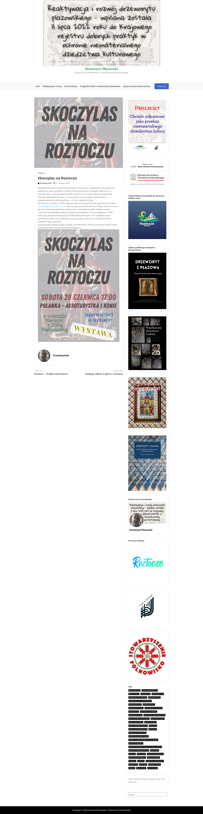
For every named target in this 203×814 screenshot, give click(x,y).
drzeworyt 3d (158, 694)
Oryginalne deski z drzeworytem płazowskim (100, 86)
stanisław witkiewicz (137, 757)
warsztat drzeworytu (155, 761)
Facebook (161, 86)
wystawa (143, 764)
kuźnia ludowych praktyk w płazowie (144, 740)
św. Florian (153, 768)
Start (38, 86)
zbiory (132, 768)
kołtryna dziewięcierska (139, 736)
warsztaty (133, 764)
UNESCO (141, 761)
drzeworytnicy (135, 704)
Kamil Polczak (151, 722)
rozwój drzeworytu (155, 754)
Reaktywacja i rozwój (52, 86)
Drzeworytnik (45, 183)
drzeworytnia (155, 697)
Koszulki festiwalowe (138, 733)
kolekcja (153, 726)
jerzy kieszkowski (136, 722)
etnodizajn (134, 711)
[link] (52, 206)
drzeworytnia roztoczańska (140, 701)
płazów (132, 754)
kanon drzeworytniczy (138, 726)
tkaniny (133, 761)
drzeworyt (146, 694)
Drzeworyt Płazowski (101, 68)
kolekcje (153, 729)
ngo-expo (154, 750)
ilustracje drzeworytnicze (155, 715)
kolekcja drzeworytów (138, 729)
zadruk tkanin (155, 764)
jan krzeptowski (158, 718)
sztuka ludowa (153, 757)
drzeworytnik (149, 704)
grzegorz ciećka (136, 715)
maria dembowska (136, 743)
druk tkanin (134, 694)
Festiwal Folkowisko (149, 711)
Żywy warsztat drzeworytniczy (136, 86)
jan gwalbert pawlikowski (139, 718)
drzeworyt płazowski (154, 708)
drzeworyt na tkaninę (138, 697)
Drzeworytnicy (70, 86)
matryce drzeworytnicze (139, 750)
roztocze (141, 754)
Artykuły (41, 173)
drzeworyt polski (136, 708)
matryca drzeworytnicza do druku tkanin (145, 747)
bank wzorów (135, 690)
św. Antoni (142, 768)
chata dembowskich (150, 690)
